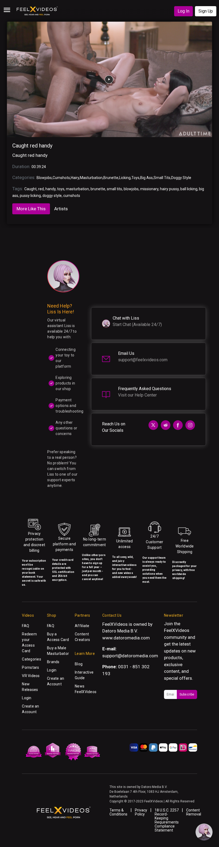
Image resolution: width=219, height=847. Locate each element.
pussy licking (30, 195)
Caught (30, 189)
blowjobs (131, 189)
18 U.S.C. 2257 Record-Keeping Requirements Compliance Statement (167, 820)
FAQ (25, 626)
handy (50, 189)
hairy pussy (169, 189)
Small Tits (162, 178)
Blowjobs (44, 178)
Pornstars (30, 667)
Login (26, 698)
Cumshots (61, 178)
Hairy (75, 178)
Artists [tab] (61, 208)
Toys (135, 178)
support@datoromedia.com (130, 655)
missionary (149, 189)
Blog (79, 664)
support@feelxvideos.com (142, 359)
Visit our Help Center (137, 395)
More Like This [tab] (31, 208)
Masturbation (91, 178)
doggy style (52, 195)
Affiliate (82, 626)
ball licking (188, 189)
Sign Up (205, 11)
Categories (31, 659)
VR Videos (31, 676)
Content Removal (193, 812)
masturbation (77, 189)
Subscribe (186, 694)
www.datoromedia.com (126, 637)
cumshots (71, 195)
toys (60, 189)
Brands (53, 662)
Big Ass (146, 178)
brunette (98, 189)
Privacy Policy (141, 812)
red (41, 189)
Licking (125, 178)
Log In (183, 11)
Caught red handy (32, 145)
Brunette (110, 178)
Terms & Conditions (118, 812)
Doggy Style (181, 178)
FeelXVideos (176, 630)
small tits (114, 189)
